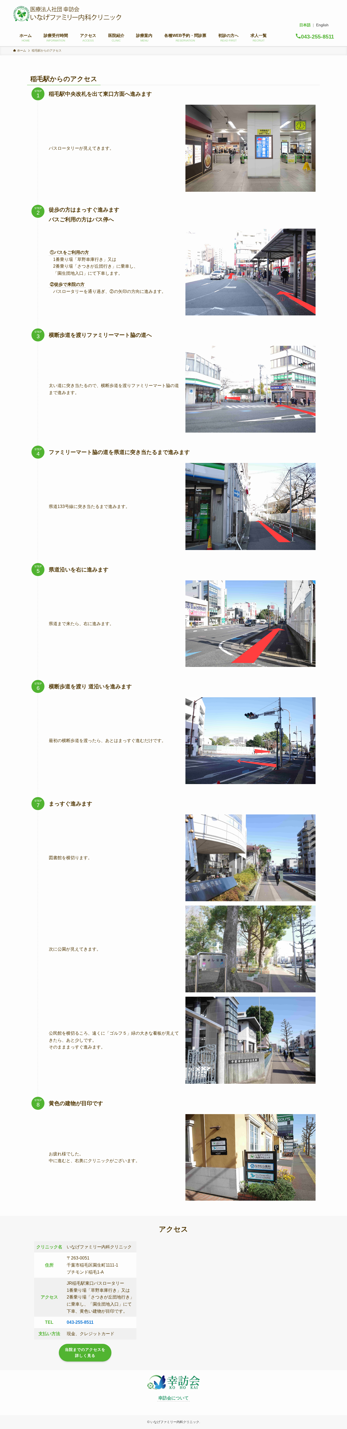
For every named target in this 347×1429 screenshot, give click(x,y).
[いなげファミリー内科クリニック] (67, 13)
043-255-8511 (80, 1322)
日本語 (305, 25)
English (322, 25)
